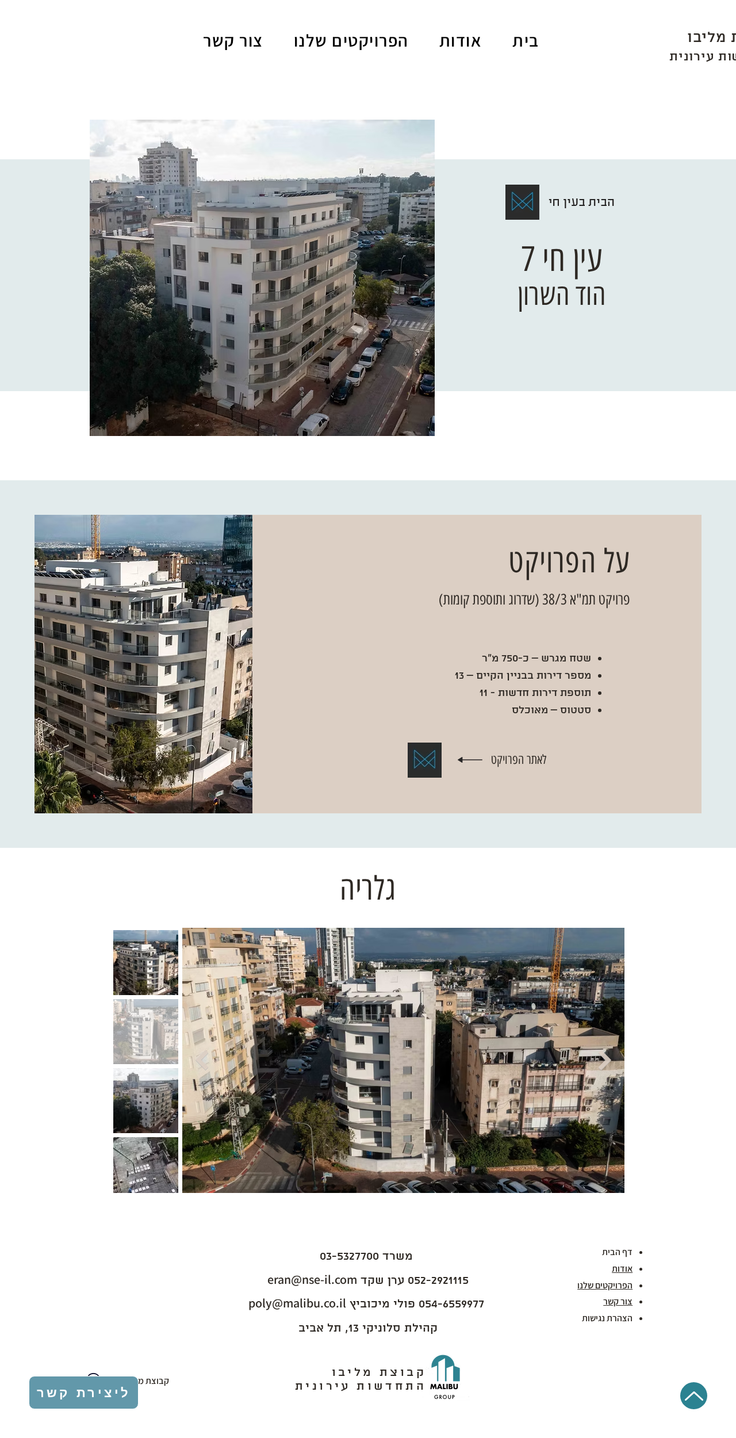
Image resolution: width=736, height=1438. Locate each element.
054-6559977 (449, 1304)
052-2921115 (438, 1280)
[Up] (693, 1395)
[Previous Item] (202, 1060)
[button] (351, 40)
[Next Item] (604, 1060)
